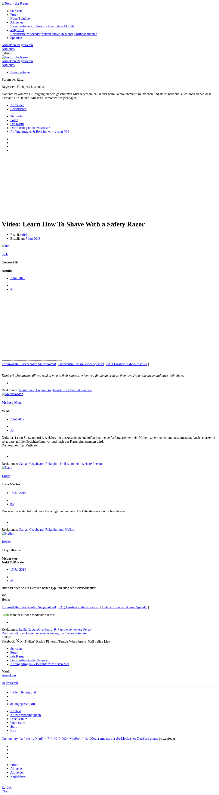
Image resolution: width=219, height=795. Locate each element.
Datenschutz (18, 719)
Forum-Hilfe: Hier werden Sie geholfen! (29, 364)
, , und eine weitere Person (60, 463)
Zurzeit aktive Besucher (57, 34)
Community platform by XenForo (45, 738)
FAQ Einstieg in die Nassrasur (126, 364)
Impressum (17, 722)
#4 (12, 580)
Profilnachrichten (42, 26)
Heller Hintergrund (23, 692)
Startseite (16, 11)
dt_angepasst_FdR (22, 704)
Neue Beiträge (20, 18)
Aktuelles (16, 22)
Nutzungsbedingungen (25, 715)
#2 (12, 430)
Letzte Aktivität (65, 26)
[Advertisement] (109, 186)
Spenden (16, 38)
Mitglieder (17, 30)
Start (13, 726)
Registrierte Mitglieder (25, 34)
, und (46, 529)
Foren (14, 14)
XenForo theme (147, 738)
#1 (12, 289)
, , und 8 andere (55, 390)
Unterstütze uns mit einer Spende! (81, 364)
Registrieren (10, 683)
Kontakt (15, 711)
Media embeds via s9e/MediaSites (113, 738)
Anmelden (9, 675)
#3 (12, 504)
